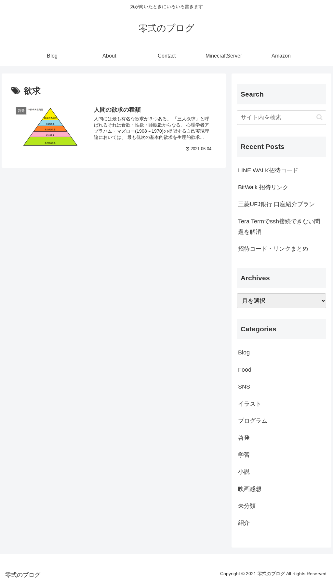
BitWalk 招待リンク (263, 187)
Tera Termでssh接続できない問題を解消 (279, 226)
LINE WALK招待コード (268, 170)
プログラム (252, 420)
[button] (319, 117)
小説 (244, 472)
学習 (244, 455)
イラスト (249, 404)
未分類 (247, 506)
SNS (244, 386)
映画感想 (249, 489)
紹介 (244, 523)
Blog (244, 352)
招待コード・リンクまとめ (273, 248)
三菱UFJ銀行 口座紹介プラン (276, 204)
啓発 (244, 437)
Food (244, 369)
